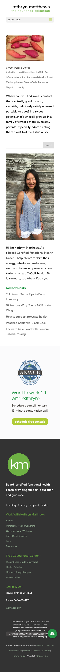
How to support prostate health (27, 316)
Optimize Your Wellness (19, 530)
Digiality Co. (42, 656)
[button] (52, 633)
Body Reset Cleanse (16, 535)
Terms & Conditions (44, 645)
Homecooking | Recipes (18, 572)
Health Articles (14, 566)
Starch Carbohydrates (36, 82)
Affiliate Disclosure (42, 650)
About (9, 520)
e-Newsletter (13, 577)
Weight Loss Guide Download (22, 561)
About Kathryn (37, 278)
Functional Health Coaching (21, 525)
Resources (11, 546)
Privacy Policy (15, 650)
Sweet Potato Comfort (19, 67)
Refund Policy (19, 656)
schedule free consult (30, 422)
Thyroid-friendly (15, 87)
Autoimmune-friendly (34, 77)
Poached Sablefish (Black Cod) (26, 322)
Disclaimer (27, 650)
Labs (8, 541)
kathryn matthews (19, 71)
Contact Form (13, 607)
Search (48, 145)
